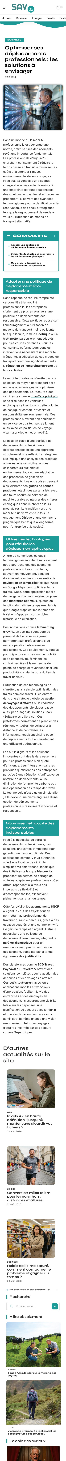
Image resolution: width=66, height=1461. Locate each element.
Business (14, 40)
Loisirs (11, 1189)
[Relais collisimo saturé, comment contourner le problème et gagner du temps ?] (31, 1238)
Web (9, 1112)
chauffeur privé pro (44, 396)
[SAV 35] (23, 7)
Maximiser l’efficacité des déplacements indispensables (28, 264)
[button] (56, 1290)
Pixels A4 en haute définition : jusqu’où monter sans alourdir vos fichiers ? (29, 1121)
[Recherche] (51, 7)
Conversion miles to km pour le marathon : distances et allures (28, 1196)
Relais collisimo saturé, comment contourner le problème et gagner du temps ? (29, 1271)
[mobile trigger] (6, 7)
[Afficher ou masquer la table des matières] (52, 236)
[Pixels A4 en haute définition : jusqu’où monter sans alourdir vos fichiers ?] (31, 1088)
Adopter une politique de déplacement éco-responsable (28, 246)
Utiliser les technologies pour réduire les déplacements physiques (32, 255)
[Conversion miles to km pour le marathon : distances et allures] (31, 1165)
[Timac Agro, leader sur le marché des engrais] (33, 1349)
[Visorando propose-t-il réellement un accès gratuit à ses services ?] (33, 1407)
